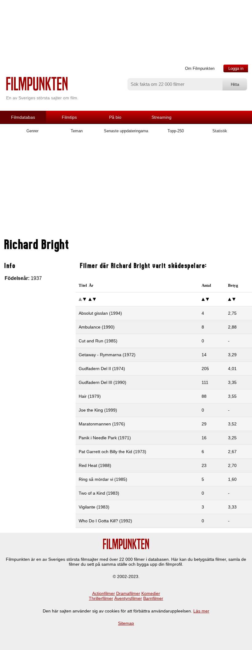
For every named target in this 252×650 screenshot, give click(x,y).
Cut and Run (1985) (98, 340)
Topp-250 (175, 131)
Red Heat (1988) (95, 465)
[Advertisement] (126, 189)
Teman (77, 131)
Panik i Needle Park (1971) (105, 437)
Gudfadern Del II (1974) (102, 368)
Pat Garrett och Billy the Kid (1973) (112, 451)
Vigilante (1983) (94, 506)
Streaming (161, 117)
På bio (115, 117)
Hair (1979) (90, 396)
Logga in (235, 68)
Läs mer (201, 610)
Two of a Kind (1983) (99, 493)
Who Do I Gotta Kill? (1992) (105, 520)
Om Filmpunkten (200, 68)
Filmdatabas (23, 117)
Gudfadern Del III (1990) (102, 382)
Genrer (32, 131)
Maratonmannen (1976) (102, 423)
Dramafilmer (128, 593)
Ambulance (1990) (97, 327)
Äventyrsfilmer (128, 598)
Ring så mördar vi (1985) (103, 479)
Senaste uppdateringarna (126, 131)
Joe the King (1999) (98, 410)
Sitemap (126, 623)
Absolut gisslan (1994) (100, 313)
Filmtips (69, 117)
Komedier (150, 593)
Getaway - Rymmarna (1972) (107, 354)
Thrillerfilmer (101, 598)
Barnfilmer (153, 598)
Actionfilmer (103, 593)
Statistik (219, 131)
